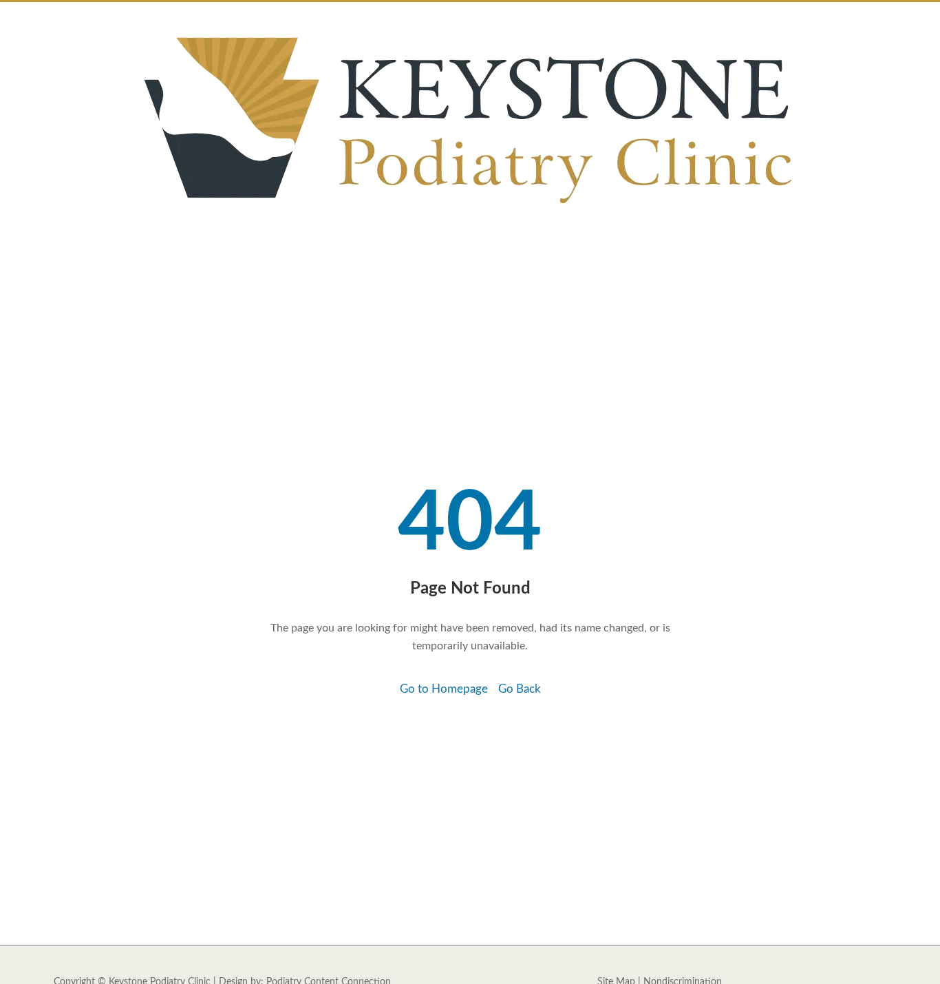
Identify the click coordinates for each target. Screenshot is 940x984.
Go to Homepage (444, 689)
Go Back (519, 689)
